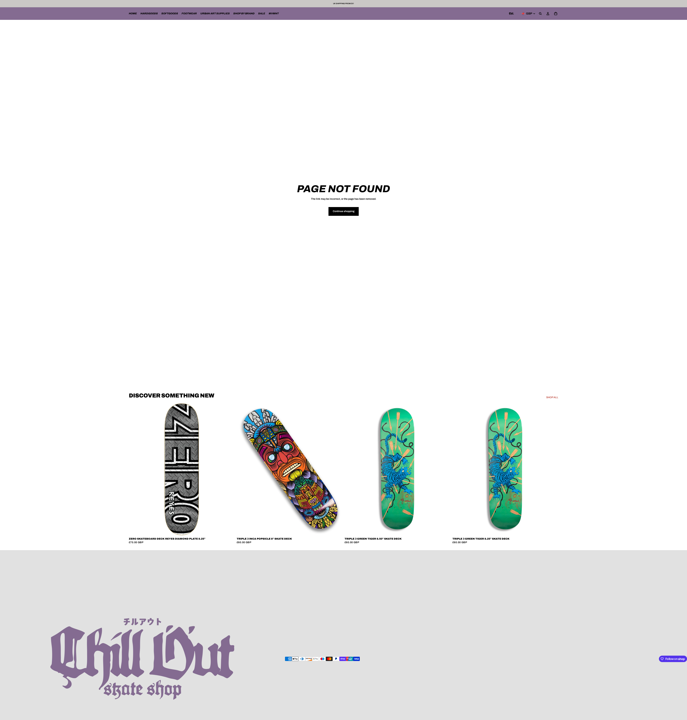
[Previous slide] (242, 469)
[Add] (229, 530)
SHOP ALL (552, 397)
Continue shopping (343, 211)
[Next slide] (337, 469)
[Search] (540, 14)
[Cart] (556, 14)
